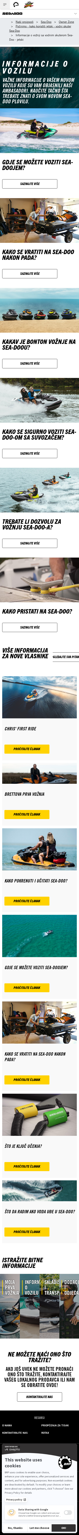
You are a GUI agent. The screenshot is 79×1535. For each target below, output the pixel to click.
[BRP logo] (16, 4)
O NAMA (7, 1425)
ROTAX (45, 1432)
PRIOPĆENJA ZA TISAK (55, 1425)
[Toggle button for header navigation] (5, 4)
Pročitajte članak (27, 749)
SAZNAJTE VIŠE (30, 183)
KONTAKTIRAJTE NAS (39, 1397)
